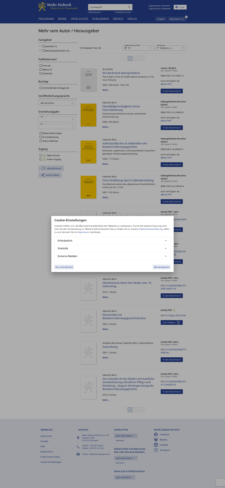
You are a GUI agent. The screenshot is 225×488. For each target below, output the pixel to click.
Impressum (83, 232)
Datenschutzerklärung (151, 229)
